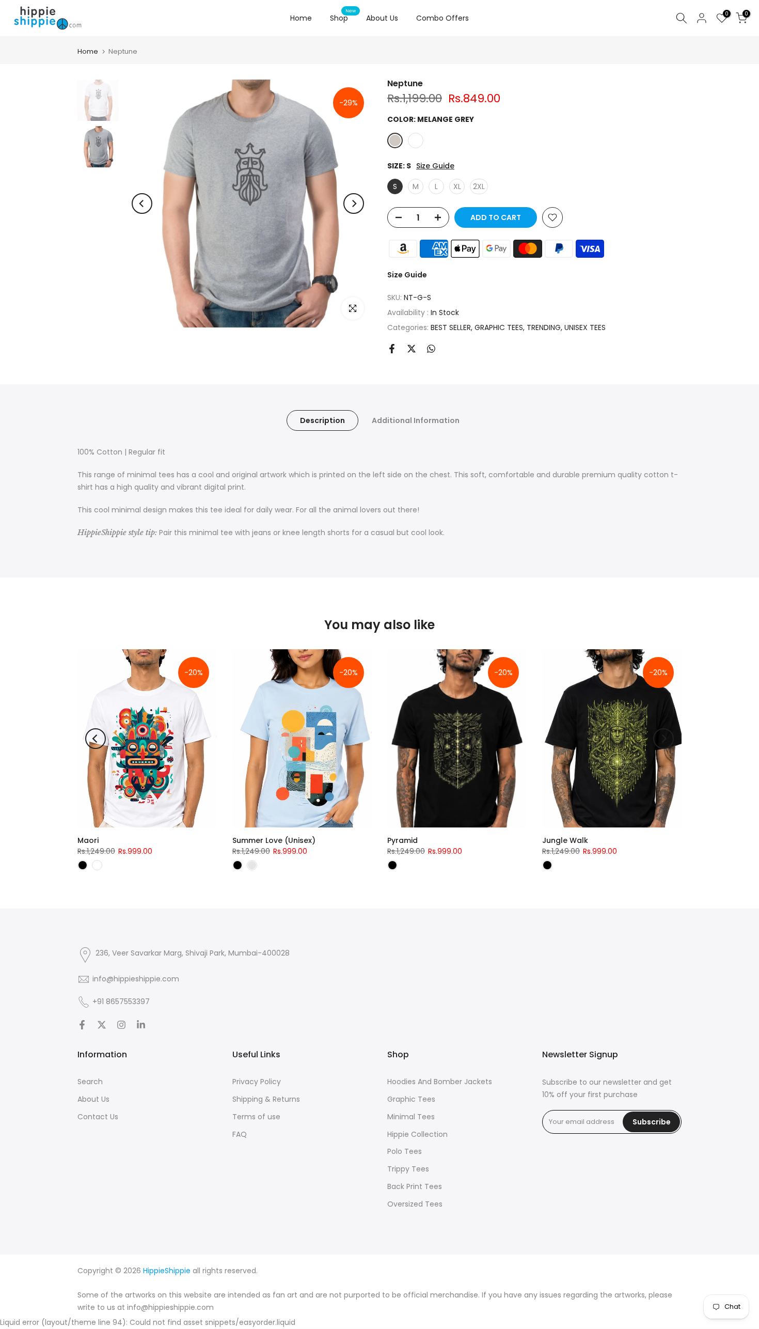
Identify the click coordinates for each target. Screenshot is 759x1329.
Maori (88, 840)
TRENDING (544, 327)
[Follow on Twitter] (101, 1025)
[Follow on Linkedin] (141, 1025)
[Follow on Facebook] (82, 1025)
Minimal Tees (411, 1117)
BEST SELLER (451, 327)
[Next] (353, 203)
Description (322, 420)
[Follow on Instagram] (121, 1025)
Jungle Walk (565, 840)
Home (301, 18)
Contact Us (97, 1117)
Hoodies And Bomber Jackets (439, 1081)
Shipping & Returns (266, 1099)
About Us (382, 18)
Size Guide (435, 166)
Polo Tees (404, 1151)
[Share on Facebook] (392, 348)
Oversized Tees (414, 1204)
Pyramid (402, 840)
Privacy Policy (256, 1081)
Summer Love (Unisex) (273, 840)
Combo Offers (442, 18)
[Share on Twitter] (411, 348)
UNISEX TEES (585, 327)
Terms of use (256, 1117)
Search (90, 1081)
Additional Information (416, 420)
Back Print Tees (414, 1186)
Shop (343, 17)
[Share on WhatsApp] (431, 348)
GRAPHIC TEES (499, 327)
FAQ (239, 1134)
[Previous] (142, 203)
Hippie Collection (417, 1134)
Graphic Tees (411, 1099)
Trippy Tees (408, 1169)
